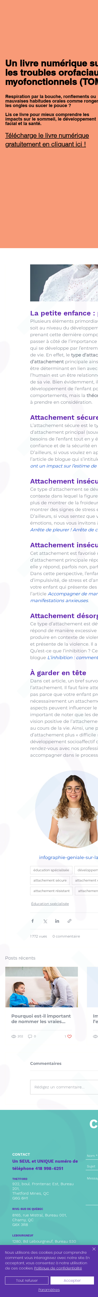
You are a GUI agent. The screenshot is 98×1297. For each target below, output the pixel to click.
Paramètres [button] (49, 1289)
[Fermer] (91, 1252)
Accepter (72, 1280)
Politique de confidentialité (58, 1268)
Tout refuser (27, 1280)
